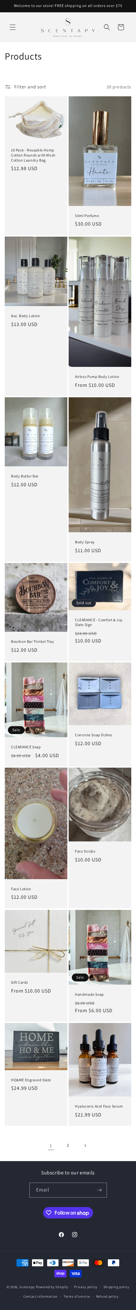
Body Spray (85, 542)
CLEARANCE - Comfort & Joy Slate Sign (99, 622)
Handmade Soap (89, 994)
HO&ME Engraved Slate (31, 1079)
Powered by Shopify (52, 1286)
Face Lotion (21, 888)
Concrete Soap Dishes (93, 734)
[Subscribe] (100, 1190)
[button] (13, 27)
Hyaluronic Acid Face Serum (99, 1106)
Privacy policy (85, 1287)
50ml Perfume (87, 215)
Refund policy (107, 1296)
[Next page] (85, 1146)
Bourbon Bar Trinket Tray (32, 641)
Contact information (40, 1296)
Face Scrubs (85, 851)
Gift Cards (19, 982)
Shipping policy (116, 1287)
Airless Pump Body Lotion (97, 376)
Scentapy (27, 1286)
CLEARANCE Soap (26, 746)
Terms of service (77, 1296)
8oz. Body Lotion (25, 315)
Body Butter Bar (25, 476)
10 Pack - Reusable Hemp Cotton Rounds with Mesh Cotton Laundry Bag (33, 155)
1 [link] (51, 1145)
